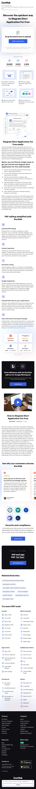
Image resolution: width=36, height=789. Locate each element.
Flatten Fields (27, 625)
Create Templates (28, 668)
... (25, 781)
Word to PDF (8, 615)
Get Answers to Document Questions (9, 698)
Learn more (18, 539)
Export (25, 699)
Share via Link (27, 654)
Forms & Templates (7, 721)
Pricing (4, 727)
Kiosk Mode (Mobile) (8, 667)
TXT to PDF (7, 618)
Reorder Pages (27, 638)
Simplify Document (10, 688)
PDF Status (26, 664)
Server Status (5, 725)
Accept (18, 784)
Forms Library (5, 729)
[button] (18, 402)
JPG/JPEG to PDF (9, 625)
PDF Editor (4, 719)
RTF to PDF (7, 638)
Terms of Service (25, 721)
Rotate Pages (26, 635)
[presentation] (18, 39)
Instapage (4, 755)
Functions (4, 733)
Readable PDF (27, 693)
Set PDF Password (28, 689)
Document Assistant (7, 683)
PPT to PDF (7, 628)
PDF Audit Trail (27, 683)
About (22, 719)
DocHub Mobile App (7, 745)
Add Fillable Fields (28, 621)
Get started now (18, 563)
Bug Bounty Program (26, 733)
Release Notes (24, 731)
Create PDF (26, 618)
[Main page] (6, 3)
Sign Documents (6, 723)
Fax (24, 661)
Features (4, 731)
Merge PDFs (26, 631)
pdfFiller (4, 747)
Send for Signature (10, 654)
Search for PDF (27, 696)
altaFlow (4, 753)
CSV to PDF (8, 631)
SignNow (4, 751)
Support (22, 729)
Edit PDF (25, 615)
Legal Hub (23, 725)
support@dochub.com (7, 764)
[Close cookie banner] (32, 781)
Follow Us (5, 771)
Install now (18, 384)
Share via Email (27, 658)
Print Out (25, 706)
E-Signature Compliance (27, 727)
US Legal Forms (6, 749)
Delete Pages (26, 641)
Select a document (18, 41)
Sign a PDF (7, 651)
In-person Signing (10, 663)
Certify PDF (26, 686)
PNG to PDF (8, 621)
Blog (3, 743)
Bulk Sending (8, 671)
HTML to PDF (8, 635)
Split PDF (25, 628)
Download (26, 703)
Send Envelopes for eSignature (10, 659)
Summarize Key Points (9, 692)
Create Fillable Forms (27, 672)
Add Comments (27, 651)
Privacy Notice (24, 723)
